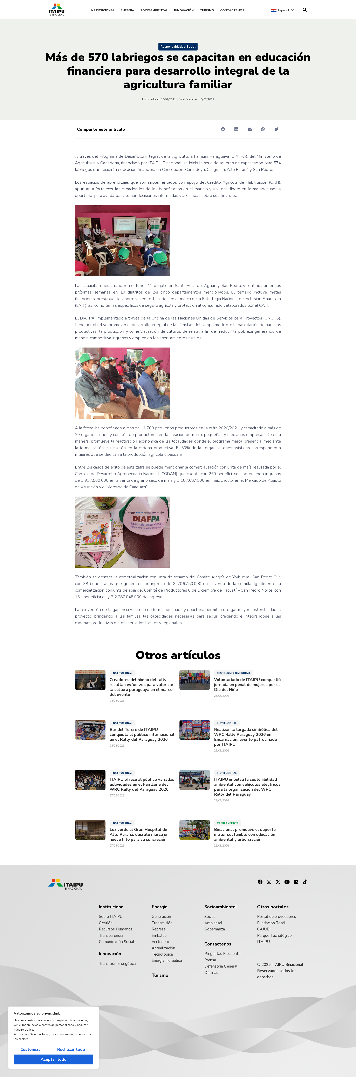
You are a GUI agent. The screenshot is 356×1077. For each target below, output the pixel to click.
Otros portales (273, 907)
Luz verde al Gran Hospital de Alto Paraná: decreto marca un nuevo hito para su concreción (139, 834)
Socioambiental (154, 10)
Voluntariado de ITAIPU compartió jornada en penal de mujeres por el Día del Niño (247, 684)
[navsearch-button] (305, 10)
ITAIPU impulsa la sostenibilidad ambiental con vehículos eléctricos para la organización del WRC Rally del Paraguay (247, 787)
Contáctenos (232, 10)
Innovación (184, 10)
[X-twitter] (278, 882)
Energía (127, 10)
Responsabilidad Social (178, 47)
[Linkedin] (296, 882)
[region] (53, 1038)
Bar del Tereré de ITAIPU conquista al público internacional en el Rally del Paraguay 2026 (142, 734)
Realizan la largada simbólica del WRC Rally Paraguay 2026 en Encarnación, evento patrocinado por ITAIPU (246, 737)
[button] (222, 129)
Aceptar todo (54, 1059)
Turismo (207, 10)
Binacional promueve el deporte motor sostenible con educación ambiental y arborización (245, 834)
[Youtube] (287, 882)
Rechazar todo (71, 1049)
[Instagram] (269, 882)
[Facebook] (260, 882)
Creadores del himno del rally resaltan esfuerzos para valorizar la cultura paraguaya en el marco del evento (141, 687)
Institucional (102, 10)
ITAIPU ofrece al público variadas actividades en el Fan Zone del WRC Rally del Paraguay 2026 (142, 784)
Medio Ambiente (227, 823)
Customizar (31, 1049)
